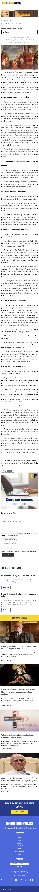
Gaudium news (5, 23)
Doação (19, 843)
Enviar (8, 555)
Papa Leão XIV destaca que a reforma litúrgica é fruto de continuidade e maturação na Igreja (19, 779)
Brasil (19, 840)
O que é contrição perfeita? (13, 28)
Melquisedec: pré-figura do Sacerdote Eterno (18, 576)
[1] (31, 187)
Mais (4, 587)
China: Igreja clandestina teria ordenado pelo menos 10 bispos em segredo (18, 647)
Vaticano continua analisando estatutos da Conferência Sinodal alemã (17, 736)
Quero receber (19, 812)
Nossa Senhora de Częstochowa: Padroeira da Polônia (18, 595)
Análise (19, 838)
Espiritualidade (6, 20)
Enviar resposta (24, 533)
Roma (9, 792)
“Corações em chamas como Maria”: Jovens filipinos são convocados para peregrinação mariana (18, 692)
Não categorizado (19, 851)
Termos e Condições (7, 889)
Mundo (9, 660)
